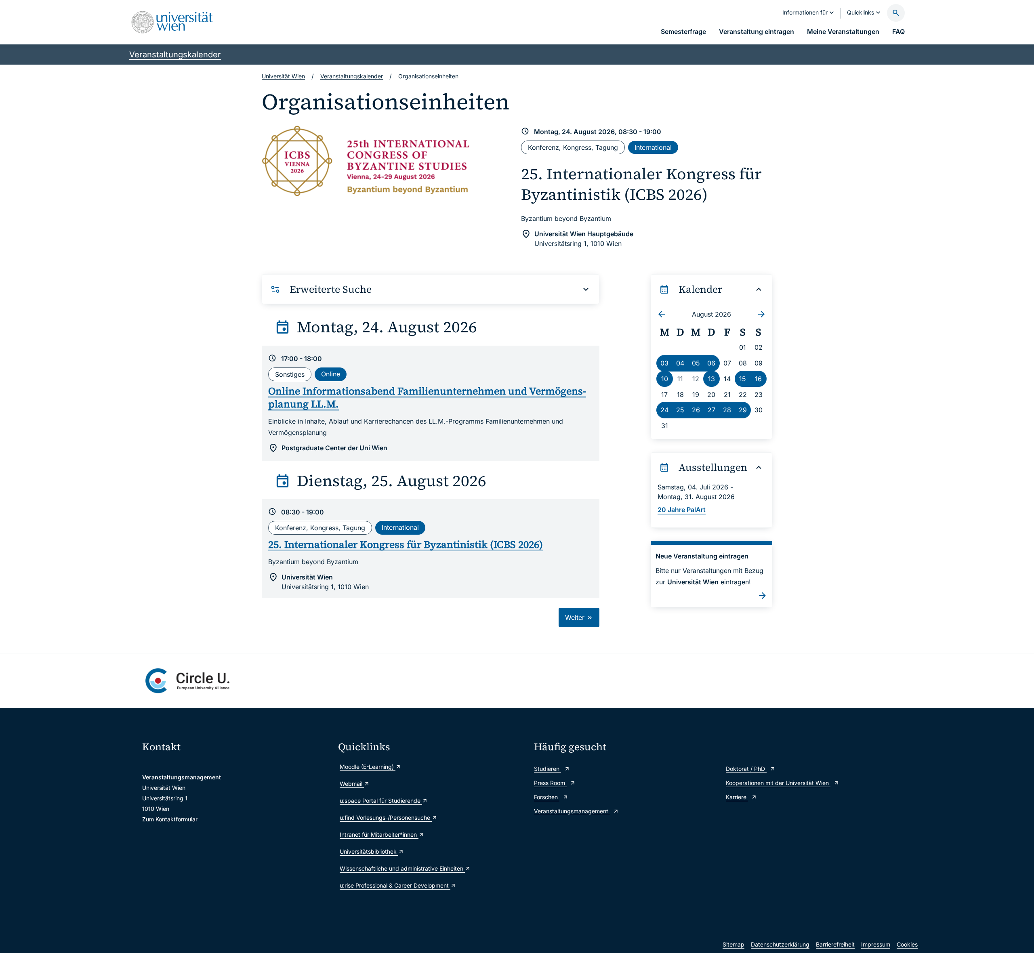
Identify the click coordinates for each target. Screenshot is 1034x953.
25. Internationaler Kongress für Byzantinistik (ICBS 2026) (641, 184)
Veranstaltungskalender (175, 54)
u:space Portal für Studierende (381, 800)
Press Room (550, 782)
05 (696, 363)
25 (680, 410)
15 (742, 379)
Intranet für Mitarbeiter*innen (379, 834)
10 (664, 379)
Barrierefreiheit (835, 944)
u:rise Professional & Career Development (395, 885)
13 (711, 379)
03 (664, 363)
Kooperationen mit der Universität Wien (778, 782)
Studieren (547, 768)
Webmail (352, 783)
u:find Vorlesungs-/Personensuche (386, 817)
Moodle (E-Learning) (367, 766)
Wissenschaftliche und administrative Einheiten (402, 868)
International (653, 147)
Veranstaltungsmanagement (572, 811)
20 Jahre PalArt (682, 510)
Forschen (546, 796)
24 (664, 410)
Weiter (575, 617)
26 (696, 410)
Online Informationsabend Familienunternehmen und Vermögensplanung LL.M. (427, 397)
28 (727, 410)
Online (330, 374)
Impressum (875, 944)
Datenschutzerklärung (780, 944)
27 (711, 410)
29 (743, 410)
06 (711, 363)
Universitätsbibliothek (369, 851)
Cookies (907, 944)
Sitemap (733, 944)
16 (758, 379)
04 (680, 363)
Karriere (737, 796)
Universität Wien (283, 76)
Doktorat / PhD (746, 768)
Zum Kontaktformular (170, 819)
